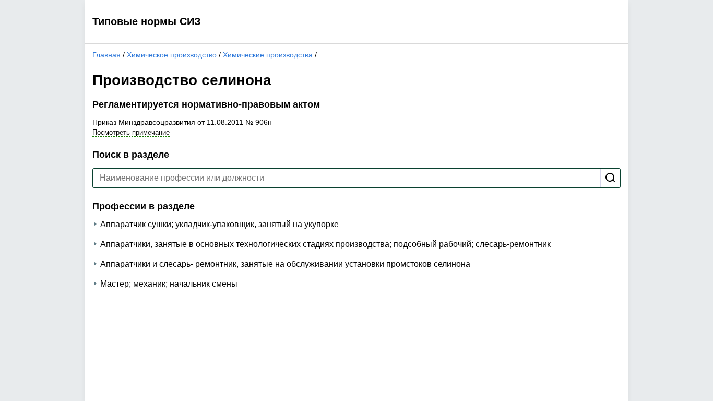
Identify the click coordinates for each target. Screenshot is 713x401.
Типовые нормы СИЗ (146, 21)
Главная (106, 55)
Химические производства (268, 55)
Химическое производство (172, 55)
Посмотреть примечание (131, 132)
